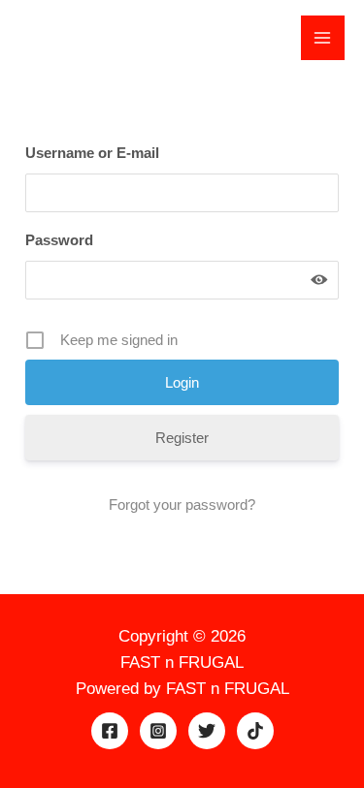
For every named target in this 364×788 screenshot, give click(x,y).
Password (59, 240)
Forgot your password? (182, 504)
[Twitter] (206, 730)
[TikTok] (255, 730)
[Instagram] (158, 730)
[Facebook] (109, 730)
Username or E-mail (92, 152)
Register (182, 437)
